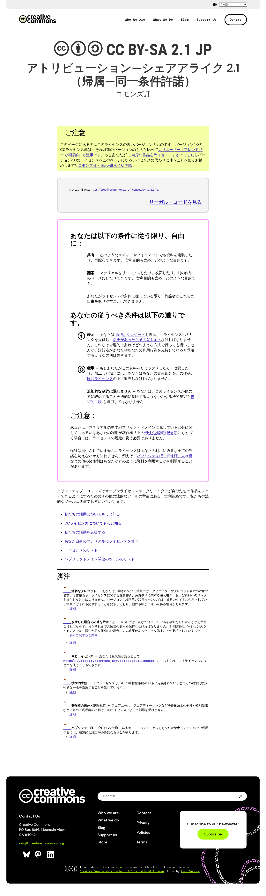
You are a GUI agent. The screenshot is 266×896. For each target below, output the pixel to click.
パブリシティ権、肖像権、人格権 (164, 455)
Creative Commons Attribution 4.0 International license (122, 871)
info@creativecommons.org (41, 843)
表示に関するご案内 (84, 635)
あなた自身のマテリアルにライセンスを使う (101, 541)
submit (241, 796)
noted (119, 867)
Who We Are (135, 19)
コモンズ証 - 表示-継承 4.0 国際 (105, 165)
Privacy (143, 822)
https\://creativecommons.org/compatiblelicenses (109, 661)
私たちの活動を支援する (84, 532)
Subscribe (213, 834)
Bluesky (26, 854)
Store (102, 842)
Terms (142, 842)
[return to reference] (67, 591)
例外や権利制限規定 (161, 432)
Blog (185, 19)
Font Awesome (190, 871)
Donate (236, 20)
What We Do (163, 19)
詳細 (73, 608)
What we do (108, 820)
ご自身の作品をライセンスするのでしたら (162, 154)
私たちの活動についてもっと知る (92, 514)
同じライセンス (100, 378)
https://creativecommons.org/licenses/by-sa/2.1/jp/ (125, 189)
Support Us (207, 19)
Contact (144, 813)
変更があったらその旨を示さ (137, 339)
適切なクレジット (130, 334)
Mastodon (38, 854)
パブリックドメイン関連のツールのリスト (99, 559)
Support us (107, 835)
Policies (143, 832)
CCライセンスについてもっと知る (93, 523)
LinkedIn (50, 854)
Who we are (108, 813)
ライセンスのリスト (81, 550)
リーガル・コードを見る (175, 202)
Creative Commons (37, 19)
